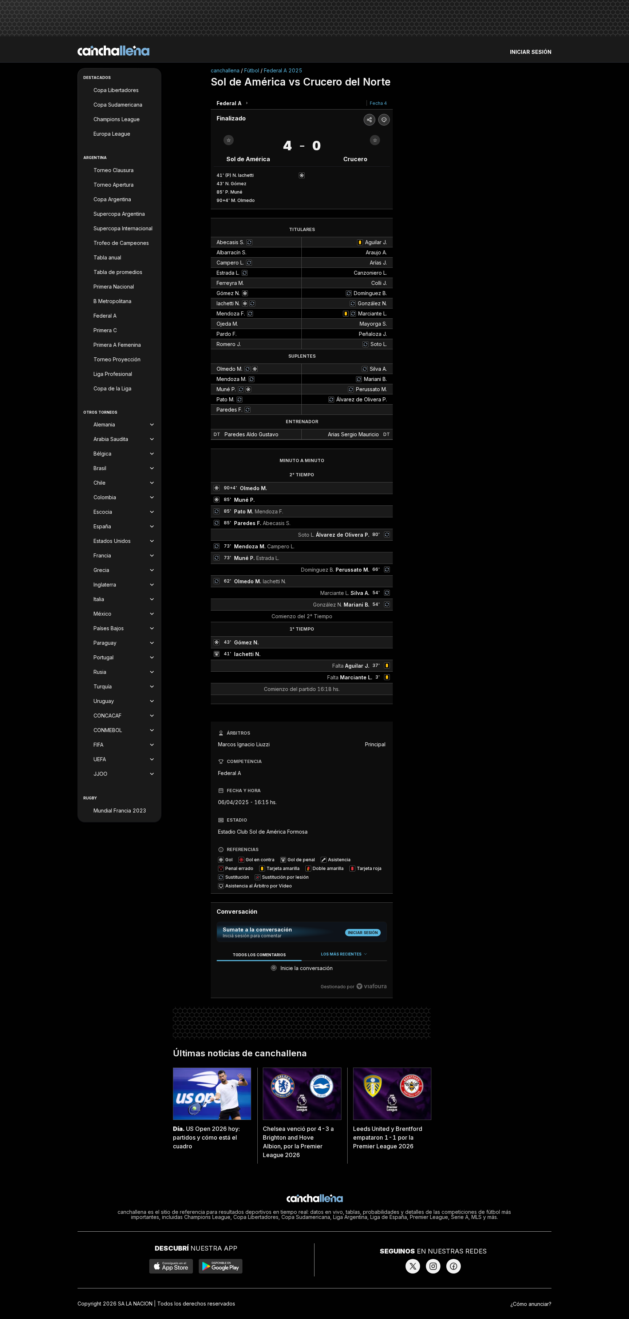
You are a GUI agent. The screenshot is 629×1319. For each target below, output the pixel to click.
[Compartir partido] (369, 120)
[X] (413, 1266)
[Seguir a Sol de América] (228, 140)
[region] (302, 970)
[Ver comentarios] (384, 120)
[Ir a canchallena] (114, 50)
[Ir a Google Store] (220, 1266)
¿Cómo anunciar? (530, 1304)
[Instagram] (433, 1266)
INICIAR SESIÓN (530, 52)
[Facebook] (453, 1266)
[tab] (259, 955)
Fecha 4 (378, 103)
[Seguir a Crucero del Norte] (375, 140)
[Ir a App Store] (171, 1266)
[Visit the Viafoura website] (371, 986)
